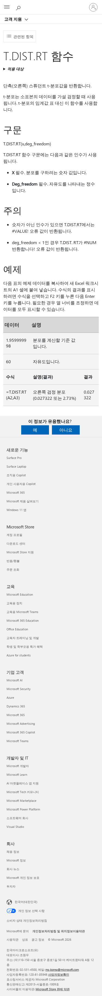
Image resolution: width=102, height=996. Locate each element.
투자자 (11, 886)
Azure (10, 697)
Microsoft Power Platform (23, 809)
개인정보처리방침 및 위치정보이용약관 (58, 931)
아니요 (65, 430)
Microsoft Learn (17, 774)
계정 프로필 (14, 535)
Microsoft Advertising (21, 724)
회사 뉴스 (13, 869)
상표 (25, 939)
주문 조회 (13, 569)
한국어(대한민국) (26, 902)
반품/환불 (13, 561)
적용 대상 (15, 68)
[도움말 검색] (19, 7)
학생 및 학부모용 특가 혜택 (25, 646)
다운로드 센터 (16, 543)
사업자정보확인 (58, 974)
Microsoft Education (20, 594)
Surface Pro (14, 458)
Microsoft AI (15, 680)
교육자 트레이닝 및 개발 (23, 638)
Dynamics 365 (16, 706)
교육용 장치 (14, 603)
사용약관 (12, 939)
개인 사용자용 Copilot (21, 484)
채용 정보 (13, 852)
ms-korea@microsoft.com (62, 970)
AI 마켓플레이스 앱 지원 (23, 783)
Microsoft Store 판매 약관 (53, 989)
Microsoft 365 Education (23, 620)
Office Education (17, 629)
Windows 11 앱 (16, 510)
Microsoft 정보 (16, 860)
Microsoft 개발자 (18, 766)
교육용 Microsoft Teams (22, 612)
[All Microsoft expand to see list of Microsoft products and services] (6, 7)
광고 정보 (38, 939)
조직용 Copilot (16, 475)
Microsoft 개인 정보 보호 (23, 878)
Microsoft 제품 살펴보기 (23, 501)
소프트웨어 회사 (17, 818)
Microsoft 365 (16, 492)
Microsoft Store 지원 (20, 552)
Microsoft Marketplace (21, 801)
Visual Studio (15, 827)
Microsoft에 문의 (18, 931)
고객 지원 (13, 19)
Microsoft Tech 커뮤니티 (23, 792)
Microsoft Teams (18, 741)
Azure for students (19, 655)
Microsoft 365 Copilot (21, 732)
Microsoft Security (18, 689)
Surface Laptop (16, 466)
